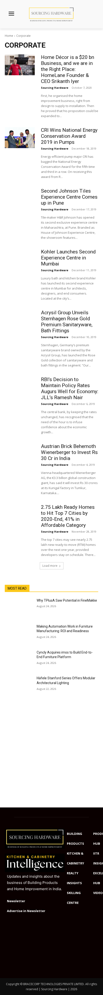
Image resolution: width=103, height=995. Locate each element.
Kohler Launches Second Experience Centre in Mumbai (68, 258)
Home (9, 36)
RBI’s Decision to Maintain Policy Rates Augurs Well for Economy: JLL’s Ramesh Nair (69, 388)
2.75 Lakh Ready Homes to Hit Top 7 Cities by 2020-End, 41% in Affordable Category (68, 516)
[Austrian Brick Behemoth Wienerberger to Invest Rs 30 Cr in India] (20, 453)
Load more (49, 566)
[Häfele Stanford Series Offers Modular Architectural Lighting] (19, 686)
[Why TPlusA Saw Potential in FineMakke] (19, 608)
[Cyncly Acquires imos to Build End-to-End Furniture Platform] (19, 660)
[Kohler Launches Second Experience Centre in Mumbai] (20, 259)
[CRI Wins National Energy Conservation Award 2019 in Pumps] (20, 137)
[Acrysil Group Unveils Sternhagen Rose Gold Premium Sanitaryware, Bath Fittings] (20, 320)
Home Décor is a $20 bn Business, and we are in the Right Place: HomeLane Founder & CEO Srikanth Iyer (67, 69)
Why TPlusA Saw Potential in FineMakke (67, 600)
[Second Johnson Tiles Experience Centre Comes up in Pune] (20, 198)
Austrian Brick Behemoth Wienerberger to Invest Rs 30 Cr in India (69, 452)
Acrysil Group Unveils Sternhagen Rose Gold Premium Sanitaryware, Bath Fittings (66, 322)
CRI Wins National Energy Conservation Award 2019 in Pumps (69, 136)
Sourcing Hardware (54, 87)
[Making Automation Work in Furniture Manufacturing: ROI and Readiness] (19, 634)
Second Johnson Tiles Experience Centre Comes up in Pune (69, 197)
